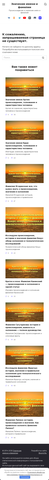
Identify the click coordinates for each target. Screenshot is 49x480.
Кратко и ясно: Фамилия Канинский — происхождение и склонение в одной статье (23, 284)
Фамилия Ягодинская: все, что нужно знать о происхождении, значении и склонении (21, 189)
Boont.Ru (43, 453)
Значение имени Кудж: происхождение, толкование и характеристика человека (21, 146)
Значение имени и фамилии (24, 5)
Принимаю (25, 477)
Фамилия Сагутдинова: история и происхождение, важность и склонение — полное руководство (23, 327)
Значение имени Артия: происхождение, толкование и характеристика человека (21, 102)
